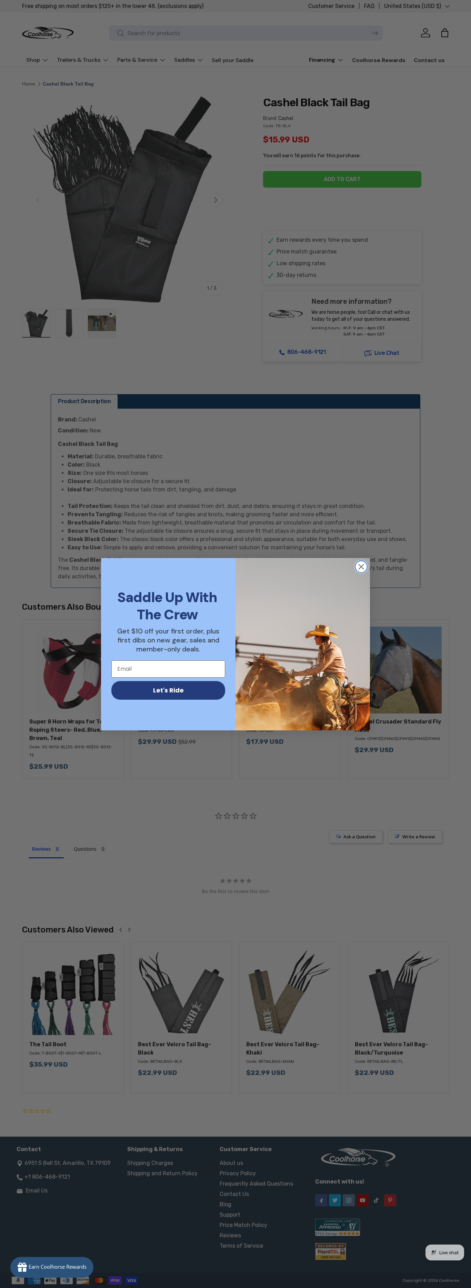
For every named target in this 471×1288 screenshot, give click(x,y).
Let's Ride (168, 690)
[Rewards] (51, 1267)
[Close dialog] (361, 567)
